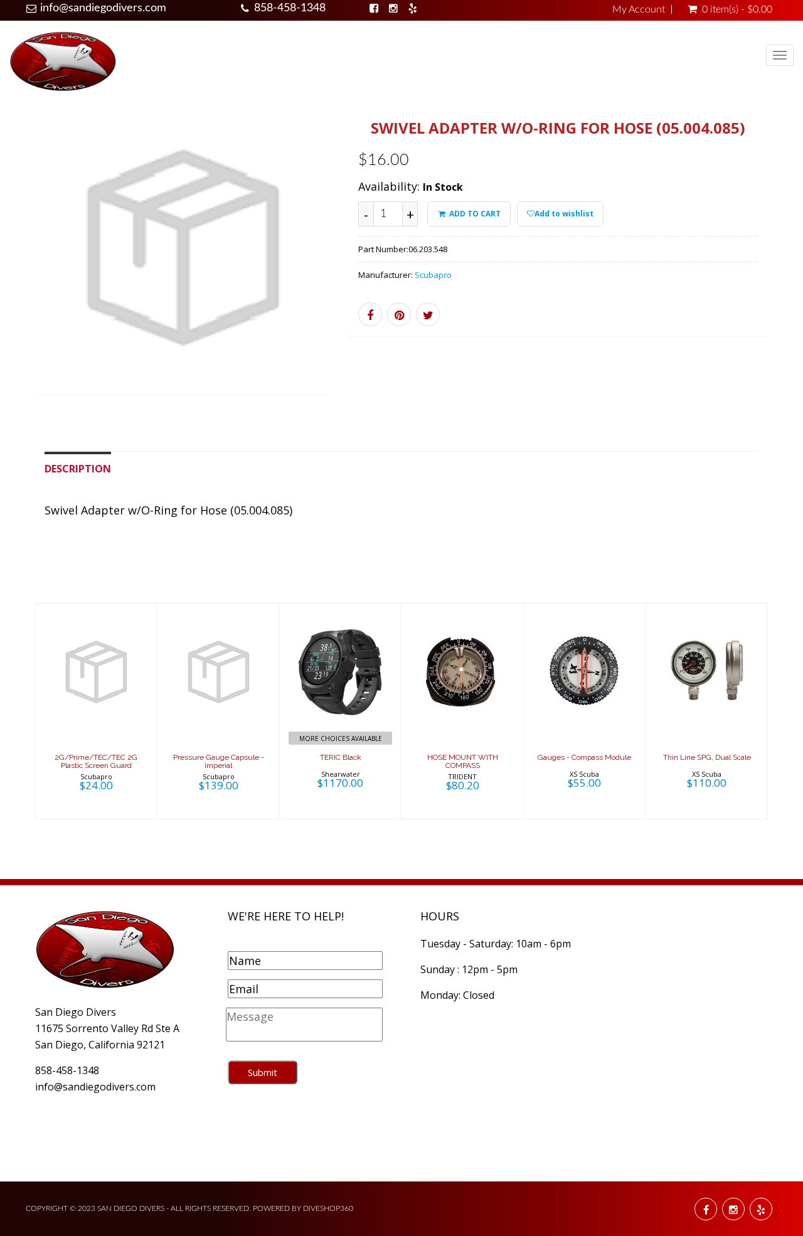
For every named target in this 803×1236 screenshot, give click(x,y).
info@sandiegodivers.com (103, 8)
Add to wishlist (563, 213)
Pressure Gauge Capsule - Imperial (218, 761)
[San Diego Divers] (62, 60)
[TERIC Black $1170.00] (340, 709)
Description (78, 469)
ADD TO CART (474, 213)
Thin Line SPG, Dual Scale (707, 757)
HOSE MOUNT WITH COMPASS (462, 761)
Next (357, 264)
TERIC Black (340, 757)
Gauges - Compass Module (584, 757)
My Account (638, 9)
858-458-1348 (290, 8)
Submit (262, 1072)
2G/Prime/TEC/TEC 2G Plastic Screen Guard (96, 761)
